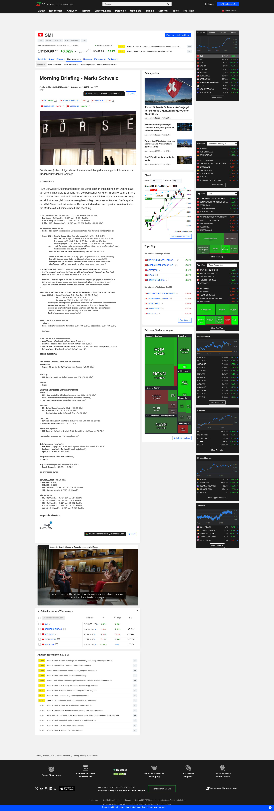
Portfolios (120, 11)
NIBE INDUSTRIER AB (208, 273)
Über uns (127, 800)
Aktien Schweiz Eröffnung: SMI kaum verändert (65, 731)
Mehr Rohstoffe (217, 450)
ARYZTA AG (204, 177)
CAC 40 (203, 66)
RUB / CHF (201, 367)
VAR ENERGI (205, 302)
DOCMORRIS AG (206, 174)
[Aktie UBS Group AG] (162, 308)
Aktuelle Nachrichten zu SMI (53, 655)
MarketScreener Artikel (106, 65)
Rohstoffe (201, 410)
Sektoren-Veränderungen (159, 330)
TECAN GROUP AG (207, 295)
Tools (176, 11)
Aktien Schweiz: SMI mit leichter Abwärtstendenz (65, 726)
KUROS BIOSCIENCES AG (210, 180)
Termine (86, 11)
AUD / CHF (201, 384)
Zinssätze (201, 506)
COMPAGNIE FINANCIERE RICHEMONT (214, 202)
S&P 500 (203, 73)
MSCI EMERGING (207, 89)
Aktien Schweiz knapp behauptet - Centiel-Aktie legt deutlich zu (71, 721)
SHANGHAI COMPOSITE (209, 82)
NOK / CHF (201, 374)
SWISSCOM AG (153, 304)
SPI (201, 59)
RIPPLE (203, 493)
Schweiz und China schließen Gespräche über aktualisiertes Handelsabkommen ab (79, 681)
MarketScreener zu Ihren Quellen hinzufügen (105, 94)
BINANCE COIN (206, 489)
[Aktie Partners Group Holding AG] (176, 293)
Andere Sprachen (88, 65)
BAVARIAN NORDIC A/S (209, 270)
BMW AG (203, 149)
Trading (150, 11)
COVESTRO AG (206, 155)
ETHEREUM (204, 483)
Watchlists (135, 11)
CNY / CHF (201, 387)
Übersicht (41, 59)
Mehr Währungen (217, 402)
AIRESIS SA (49, 644)
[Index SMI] (55, 101)
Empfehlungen (103, 11)
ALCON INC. (152, 314)
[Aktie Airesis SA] (88, 106)
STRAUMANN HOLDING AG (211, 298)
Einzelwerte (99, 59)
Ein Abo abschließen (228, 4)
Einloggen (209, 4)
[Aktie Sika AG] (156, 275)
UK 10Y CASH (205, 540)
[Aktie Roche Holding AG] (87, 101)
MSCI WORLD (205, 92)
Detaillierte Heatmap (182, 438)
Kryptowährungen (204, 458)
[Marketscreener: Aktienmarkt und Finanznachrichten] (54, 4)
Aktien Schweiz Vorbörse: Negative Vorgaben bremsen (68, 696)
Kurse (51, 59)
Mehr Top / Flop (217, 257)
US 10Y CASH (205, 527)
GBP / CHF (201, 364)
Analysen (72, 11)
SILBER (200, 442)
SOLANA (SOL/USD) (208, 486)
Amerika (222, 33)
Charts (60, 59)
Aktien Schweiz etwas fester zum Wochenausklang (66, 676)
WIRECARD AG (206, 170)
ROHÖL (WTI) (202, 435)
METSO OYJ (204, 283)
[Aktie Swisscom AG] (161, 303)
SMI (46, 624)
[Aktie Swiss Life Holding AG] (170, 298)
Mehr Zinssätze (217, 545)
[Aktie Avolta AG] (112, 101)
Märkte (41, 11)
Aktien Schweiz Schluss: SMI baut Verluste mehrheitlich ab (69, 706)
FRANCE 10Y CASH (208, 537)
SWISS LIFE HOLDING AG (157, 299)
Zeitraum (167, 181)
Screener (163, 11)
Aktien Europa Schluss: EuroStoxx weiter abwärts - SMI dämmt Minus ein (75, 711)
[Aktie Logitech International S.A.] (175, 265)
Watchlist (201, 144)
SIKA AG (150, 275)
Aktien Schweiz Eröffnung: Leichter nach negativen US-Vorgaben (72, 691)
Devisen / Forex (203, 336)
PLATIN (200, 445)
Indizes (202, 33)
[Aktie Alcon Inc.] (159, 313)
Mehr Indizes (217, 98)
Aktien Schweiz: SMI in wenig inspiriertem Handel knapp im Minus (72, 686)
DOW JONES (205, 76)
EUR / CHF (201, 357)
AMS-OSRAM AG (206, 152)
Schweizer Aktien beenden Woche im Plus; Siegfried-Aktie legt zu (72, 671)
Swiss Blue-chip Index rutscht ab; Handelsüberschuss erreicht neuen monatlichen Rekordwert (83, 716)
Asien (233, 33)
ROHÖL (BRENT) (204, 438)
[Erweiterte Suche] (168, 4)
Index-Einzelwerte (71, 65)
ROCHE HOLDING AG (53, 629)
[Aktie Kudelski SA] (62, 106)
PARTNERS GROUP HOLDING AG (160, 294)
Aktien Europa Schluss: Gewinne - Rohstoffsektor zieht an (149, 51)
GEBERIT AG (152, 270)
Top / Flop (188, 11)
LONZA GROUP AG (207, 209)
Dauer (147, 181)
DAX (201, 63)
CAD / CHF (201, 381)
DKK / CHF (201, 377)
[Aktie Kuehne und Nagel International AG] (177, 260)
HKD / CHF (201, 391)
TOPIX (202, 86)
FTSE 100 (203, 69)
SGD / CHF (201, 394)
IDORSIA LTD (205, 167)
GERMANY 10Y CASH (208, 530)
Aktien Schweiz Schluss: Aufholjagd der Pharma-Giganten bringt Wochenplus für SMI (154, 46)
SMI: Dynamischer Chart (180, 236)
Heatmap (87, 59)
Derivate (112, 59)
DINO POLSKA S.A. (207, 277)
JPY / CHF (201, 397)
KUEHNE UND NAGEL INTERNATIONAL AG (161, 260)
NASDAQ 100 (205, 79)
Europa (212, 33)
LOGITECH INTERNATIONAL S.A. (160, 265)
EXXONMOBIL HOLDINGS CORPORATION (214, 164)
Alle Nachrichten (54, 65)
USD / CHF (201, 361)
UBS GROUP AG (153, 309)
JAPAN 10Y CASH (207, 534)
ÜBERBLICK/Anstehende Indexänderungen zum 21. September (71, 701)
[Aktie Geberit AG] (159, 270)
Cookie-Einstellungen (111, 800)
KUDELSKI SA (50, 639)
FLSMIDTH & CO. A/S (208, 280)
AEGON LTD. (205, 292)
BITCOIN (203, 479)
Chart (148, 175)
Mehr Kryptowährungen (217, 498)
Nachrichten (56, 11)
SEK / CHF (201, 371)
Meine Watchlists (217, 185)
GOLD (199, 432)
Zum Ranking (185, 320)
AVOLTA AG (49, 634)
